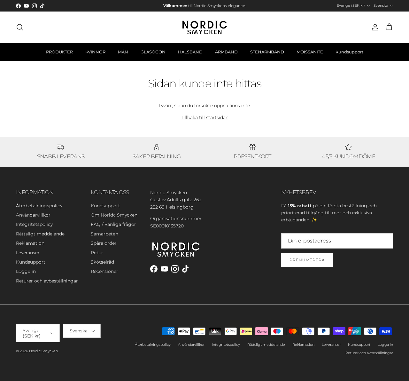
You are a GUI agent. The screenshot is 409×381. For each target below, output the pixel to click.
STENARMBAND (267, 51)
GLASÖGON (153, 51)
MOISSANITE (310, 51)
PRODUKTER (59, 51)
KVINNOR (95, 51)
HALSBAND (190, 51)
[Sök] (20, 27)
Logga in (26, 271)
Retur (97, 253)
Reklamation (30, 243)
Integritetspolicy (34, 224)
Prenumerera (307, 260)
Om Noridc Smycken (114, 215)
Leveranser (28, 253)
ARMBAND (226, 51)
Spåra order (104, 243)
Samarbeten (104, 234)
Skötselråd (102, 262)
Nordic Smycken (43, 351)
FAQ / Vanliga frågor (113, 224)
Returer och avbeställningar (47, 281)
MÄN (123, 51)
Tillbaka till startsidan (204, 117)
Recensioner (104, 271)
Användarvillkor (33, 215)
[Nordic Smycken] (204, 27)
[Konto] (374, 27)
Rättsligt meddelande (40, 234)
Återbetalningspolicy (39, 206)
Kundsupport (349, 51)
